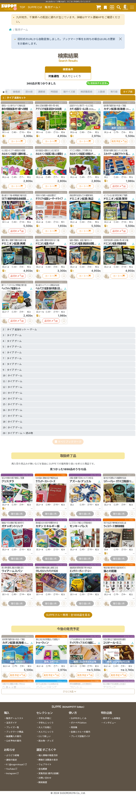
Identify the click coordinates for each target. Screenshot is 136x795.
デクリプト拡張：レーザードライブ (49, 198)
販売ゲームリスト (14, 718)
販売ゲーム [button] (51, 7)
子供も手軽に (44, 718)
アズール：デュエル (80, 481)
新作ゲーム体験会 (111, 718)
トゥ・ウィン (42, 643)
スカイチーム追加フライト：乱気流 (118, 153)
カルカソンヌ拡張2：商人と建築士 (49, 153)
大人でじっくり (46, 732)
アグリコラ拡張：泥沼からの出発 (49, 109)
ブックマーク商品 (14, 732)
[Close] (120, 39)
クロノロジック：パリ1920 (47, 571)
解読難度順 (86, 91)
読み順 (29, 91)
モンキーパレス (79, 526)
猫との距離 (110, 571)
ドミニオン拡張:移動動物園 (115, 243)
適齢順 (41, 91)
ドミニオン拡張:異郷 (13, 243)
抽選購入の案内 (13, 736)
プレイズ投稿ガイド (80, 736)
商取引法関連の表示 (48, 760)
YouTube (10, 769)
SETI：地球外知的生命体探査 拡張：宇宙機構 (20, 198)
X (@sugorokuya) (15, 764)
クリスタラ (8, 481)
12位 (74, 113)
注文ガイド (11, 722)
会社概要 (42, 769)
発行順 (113, 91)
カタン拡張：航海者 (114, 109)
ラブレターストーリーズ (45, 481)
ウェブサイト (44, 764)
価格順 (16, 91)
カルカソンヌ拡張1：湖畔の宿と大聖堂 (17, 153)
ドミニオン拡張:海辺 (81, 198)
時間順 (54, 91)
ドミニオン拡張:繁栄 (115, 198)
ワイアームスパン (12, 571)
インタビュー (109, 722)
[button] (97, 83)
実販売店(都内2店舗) (48, 773)
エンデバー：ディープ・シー (80, 571)
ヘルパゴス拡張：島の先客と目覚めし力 (51, 288)
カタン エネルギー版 (48, 526)
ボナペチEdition (78, 722)
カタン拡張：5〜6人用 (79, 109)
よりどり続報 (12, 755)
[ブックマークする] (29, 141)
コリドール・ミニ (112, 643)
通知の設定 (11, 760)
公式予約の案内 (13, 741)
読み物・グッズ (46, 741)
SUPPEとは (35, 7)
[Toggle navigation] (132, 7)
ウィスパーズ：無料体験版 (114, 526)
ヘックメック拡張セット (11, 288)
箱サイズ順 (69, 91)
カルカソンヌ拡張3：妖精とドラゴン (84, 153)
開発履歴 (42, 782)
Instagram (11, 773)
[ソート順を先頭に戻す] (3, 91)
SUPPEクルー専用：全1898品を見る (68, 615)
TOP (22, 7)
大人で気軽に (44, 727)
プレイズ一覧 (12, 727)
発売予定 (116, 141)
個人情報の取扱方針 (48, 755)
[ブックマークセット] (105, 7)
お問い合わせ (44, 778)
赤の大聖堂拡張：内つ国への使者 (15, 109)
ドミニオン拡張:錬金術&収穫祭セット (85, 243)
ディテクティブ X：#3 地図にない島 (84, 643)
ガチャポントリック (12, 526)
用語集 (74, 727)
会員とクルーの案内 (80, 732)
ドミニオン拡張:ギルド (45, 243)
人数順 (101, 91)
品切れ (115, 186)
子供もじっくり (46, 722)
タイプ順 (127, 91)
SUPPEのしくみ (78, 718)
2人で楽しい (44, 736)
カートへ (15, 141)
